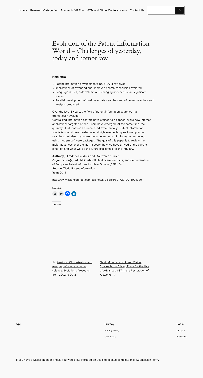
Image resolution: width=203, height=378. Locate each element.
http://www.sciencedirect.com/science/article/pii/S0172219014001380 (97, 179)
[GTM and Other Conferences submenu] (126, 10)
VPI (18, 324)
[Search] (179, 10)
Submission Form (147, 359)
